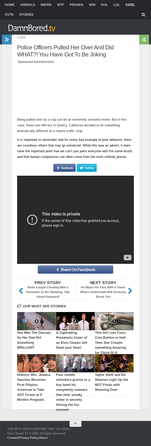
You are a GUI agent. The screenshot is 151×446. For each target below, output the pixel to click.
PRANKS (76, 5)
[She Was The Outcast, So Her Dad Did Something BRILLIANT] (36, 321)
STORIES (26, 14)
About (43, 437)
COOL (130, 5)
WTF (60, 5)
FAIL (104, 5)
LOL (116, 5)
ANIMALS (27, 5)
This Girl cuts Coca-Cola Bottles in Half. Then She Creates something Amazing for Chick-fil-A (110, 343)
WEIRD (46, 5)
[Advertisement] (75, 89)
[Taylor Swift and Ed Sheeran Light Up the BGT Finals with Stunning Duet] (114, 363)
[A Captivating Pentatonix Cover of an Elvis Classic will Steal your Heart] (75, 321)
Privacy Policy (28, 437)
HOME (10, 5)
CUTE (9, 14)
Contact (12, 437)
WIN (92, 5)
